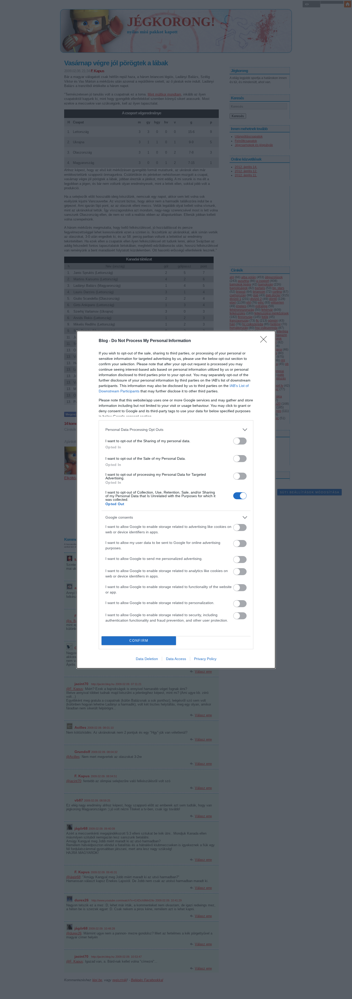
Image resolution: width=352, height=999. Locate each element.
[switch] (240, 441)
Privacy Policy (205, 659)
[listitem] (176, 429)
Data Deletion (147, 659)
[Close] (265, 341)
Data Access (176, 659)
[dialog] (176, 499)
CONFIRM (138, 641)
